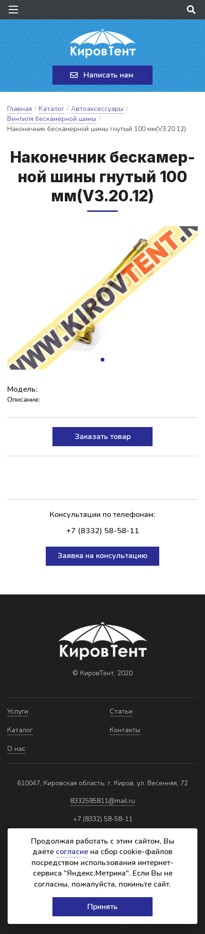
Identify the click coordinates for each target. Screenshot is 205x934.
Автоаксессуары (97, 108)
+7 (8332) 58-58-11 (102, 531)
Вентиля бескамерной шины (51, 118)
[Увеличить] (102, 298)
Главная (19, 108)
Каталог (51, 108)
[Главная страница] (102, 43)
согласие (72, 851)
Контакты (125, 730)
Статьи (121, 711)
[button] (102, 360)
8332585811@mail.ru (102, 800)
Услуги (17, 711)
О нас (16, 748)
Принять (102, 906)
